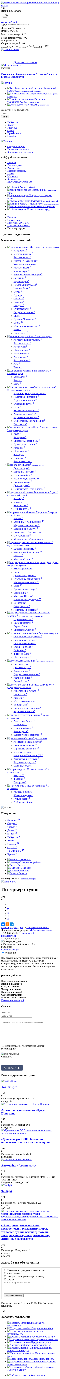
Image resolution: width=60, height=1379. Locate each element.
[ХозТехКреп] (9, 1081)
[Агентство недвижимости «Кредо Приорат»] (25, 1104)
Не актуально (14, 1273)
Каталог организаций (12, 1000)
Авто (10, 840)
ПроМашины (14, 133)
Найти (5, 117)
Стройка (11, 136)
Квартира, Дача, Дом (12, 927)
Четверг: (5, 989)
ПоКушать (12, 122)
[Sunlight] (6, 1185)
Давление (6, 28)
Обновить (6, 1056)
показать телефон (28, 879)
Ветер (4, 40)
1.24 (41, 46)
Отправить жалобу (13, 1296)
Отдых (12, 847)
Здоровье (12, 127)
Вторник (5, 11)
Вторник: (6, 983)
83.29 (10, 46)
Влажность (7, 31)
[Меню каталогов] (11, 65)
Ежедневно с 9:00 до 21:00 (15, 1182)
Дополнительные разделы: (15, 930)
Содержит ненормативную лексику (25, 1276)
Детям (12, 830)
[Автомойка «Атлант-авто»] (16, 1159)
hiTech (12, 833)
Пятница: (6, 992)
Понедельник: (8, 981)
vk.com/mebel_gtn (10, 949)
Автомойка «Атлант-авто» (19, 1165)
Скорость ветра (9, 43)
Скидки (12, 823)
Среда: (4, 986)
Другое (10, 1279)
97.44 (25, 46)
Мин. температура (10, 34)
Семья (10, 130)
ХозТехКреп (9, 1087)
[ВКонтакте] (3, 924)
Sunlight (6, 1191)
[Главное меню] (10, 49)
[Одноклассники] (7, 924)
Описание (10, 952)
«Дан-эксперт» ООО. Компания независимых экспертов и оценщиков (26, 1140)
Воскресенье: (8, 997)
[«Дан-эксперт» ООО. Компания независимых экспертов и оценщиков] (30, 1133)
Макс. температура (11, 37)
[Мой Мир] (12, 924)
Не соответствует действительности (26, 1270)
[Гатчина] (6, 82)
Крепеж (11, 125)
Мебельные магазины (37, 927)
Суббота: (6, 995)
